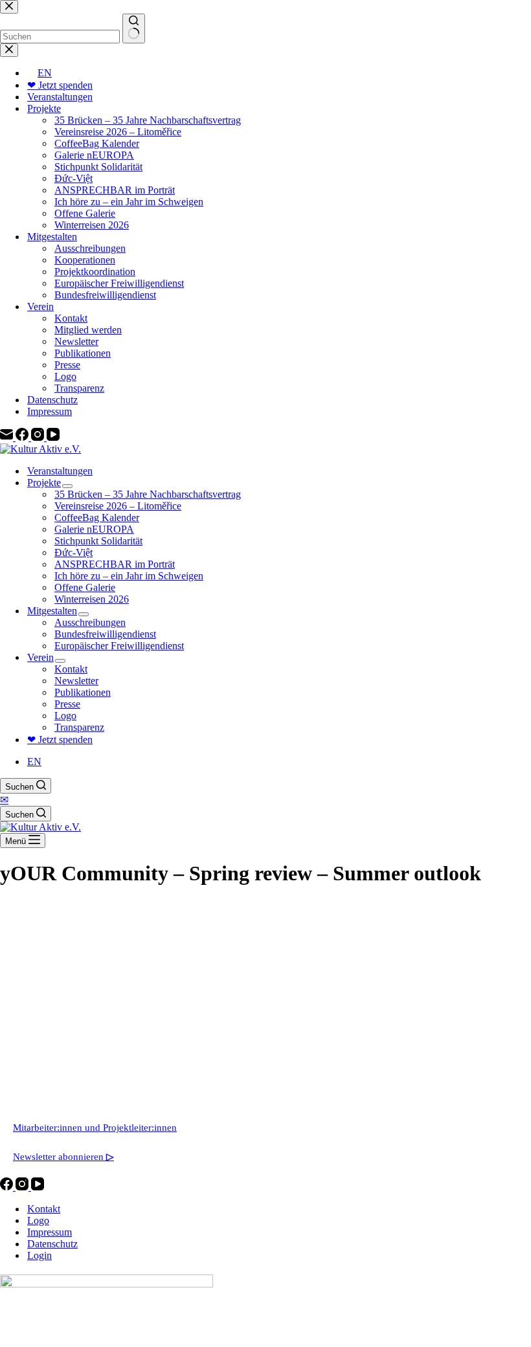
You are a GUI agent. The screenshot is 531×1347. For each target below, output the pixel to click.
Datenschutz (52, 1243)
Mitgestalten (52, 610)
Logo (65, 715)
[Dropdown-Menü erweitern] (67, 486)
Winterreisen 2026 (91, 599)
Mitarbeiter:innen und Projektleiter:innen (95, 1127)
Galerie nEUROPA (94, 529)
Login (39, 1255)
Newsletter (76, 680)
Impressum (49, 1232)
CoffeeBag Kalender (96, 517)
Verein (40, 657)
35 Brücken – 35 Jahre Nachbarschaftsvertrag (147, 494)
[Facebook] (8, 1186)
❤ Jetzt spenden (60, 739)
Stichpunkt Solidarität (98, 540)
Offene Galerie (84, 587)
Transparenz (79, 727)
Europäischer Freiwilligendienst (119, 645)
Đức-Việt (73, 552)
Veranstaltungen (60, 470)
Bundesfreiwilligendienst (105, 634)
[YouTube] (37, 1186)
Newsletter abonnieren (63, 1157)
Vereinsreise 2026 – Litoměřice (117, 505)
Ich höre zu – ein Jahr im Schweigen (128, 575)
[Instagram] (23, 1186)
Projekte (44, 482)
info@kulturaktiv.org (55, 1070)
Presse (67, 703)
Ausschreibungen (90, 622)
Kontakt (70, 668)
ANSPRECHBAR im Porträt (114, 564)
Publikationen (82, 692)
